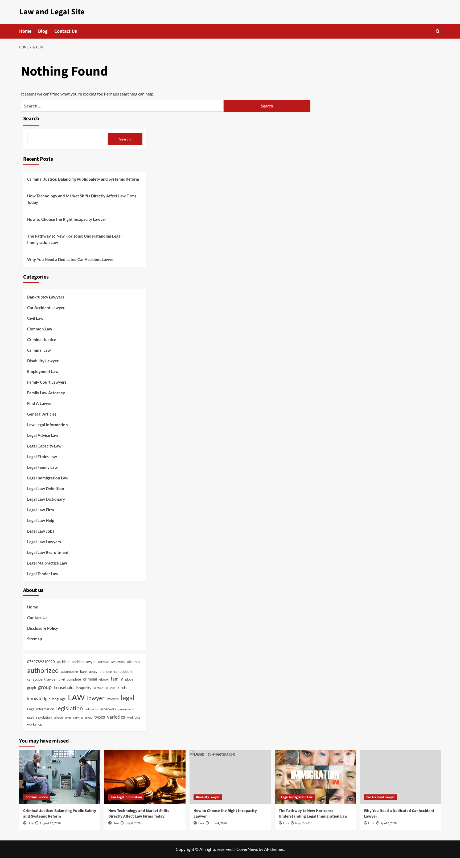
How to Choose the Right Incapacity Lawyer (66, 219)
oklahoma (91, 709)
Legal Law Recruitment (48, 552)
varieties (116, 717)
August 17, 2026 (50, 823)
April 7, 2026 (388, 823)
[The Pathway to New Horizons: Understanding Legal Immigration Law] (315, 777)
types (99, 717)
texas (88, 717)
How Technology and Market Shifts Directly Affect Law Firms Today (82, 199)
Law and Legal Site (52, 12)
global (129, 679)
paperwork (108, 709)
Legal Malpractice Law (47, 563)
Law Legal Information (47, 424)
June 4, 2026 (218, 823)
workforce (133, 717)
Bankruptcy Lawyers (45, 297)
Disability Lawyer (43, 360)
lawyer (96, 698)
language (59, 699)
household (64, 687)
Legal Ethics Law (42, 456)
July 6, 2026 (133, 823)
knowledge (38, 698)
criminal (90, 679)
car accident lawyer (42, 679)
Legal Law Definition (45, 488)
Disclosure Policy (42, 628)
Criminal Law (39, 350)
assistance (118, 662)
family (117, 679)
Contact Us (65, 31)
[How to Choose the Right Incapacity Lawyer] (230, 777)
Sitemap (34, 638)
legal (127, 698)
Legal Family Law (42, 467)
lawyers (113, 699)
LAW (76, 697)
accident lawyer (84, 662)
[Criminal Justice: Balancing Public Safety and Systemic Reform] (59, 777)
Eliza (30, 823)
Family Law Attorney (46, 392)
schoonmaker (62, 717)
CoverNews (247, 849)
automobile (69, 671)
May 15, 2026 (303, 823)
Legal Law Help (40, 520)
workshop (34, 724)
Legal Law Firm (40, 509)
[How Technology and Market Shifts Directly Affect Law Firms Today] (145, 777)
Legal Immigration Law (47, 477)
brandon (106, 671)
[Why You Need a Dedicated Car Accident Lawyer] (400, 777)
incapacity (83, 688)
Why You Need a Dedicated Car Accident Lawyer (71, 259)
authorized (43, 670)
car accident (123, 671)
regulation (44, 717)
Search (31, 118)
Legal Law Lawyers (44, 541)
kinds (122, 687)
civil (62, 679)
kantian (98, 688)
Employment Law (43, 371)
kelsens (110, 688)
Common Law (39, 328)
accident (63, 662)
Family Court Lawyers (47, 382)
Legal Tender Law (42, 573)
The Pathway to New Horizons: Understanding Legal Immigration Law (74, 239)
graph (31, 688)
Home (25, 31)
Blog (43, 31)
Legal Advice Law (42, 435)
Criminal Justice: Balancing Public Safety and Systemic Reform (83, 179)
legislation (69, 708)
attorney (133, 662)
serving (78, 717)
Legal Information (40, 709)
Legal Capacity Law (44, 445)
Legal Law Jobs (40, 531)
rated (30, 717)
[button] (437, 31)
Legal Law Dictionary (46, 499)
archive (103, 662)
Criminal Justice (41, 339)
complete (74, 679)
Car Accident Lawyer (46, 307)
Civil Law (35, 318)
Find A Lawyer (40, 403)
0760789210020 (41, 662)
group (45, 687)
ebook (104, 679)
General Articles (41, 414)
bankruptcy (88, 671)
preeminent (125, 709)
